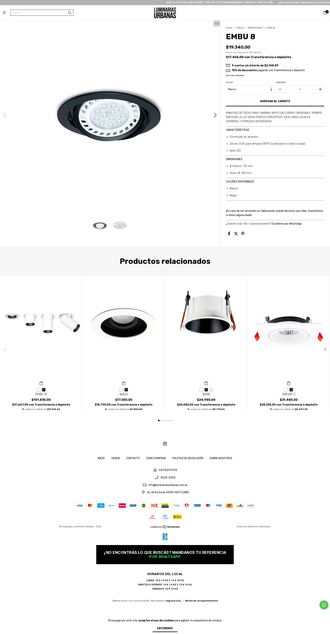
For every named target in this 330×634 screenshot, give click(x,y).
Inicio (229, 27)
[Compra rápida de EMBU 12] (41, 382)
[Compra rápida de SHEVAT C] (289, 382)
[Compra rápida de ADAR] (206, 382)
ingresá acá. (173, 600)
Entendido (165, 628)
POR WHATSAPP (165, 556)
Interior (240, 27)
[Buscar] (70, 13)
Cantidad (281, 82)
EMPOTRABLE (255, 27)
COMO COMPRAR (156, 458)
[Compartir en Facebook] (229, 233)
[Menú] (7, 13)
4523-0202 (168, 477)
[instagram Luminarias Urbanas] (165, 443)
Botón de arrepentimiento (201, 600)
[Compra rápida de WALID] (124, 382)
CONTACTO (133, 458)
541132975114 (168, 470)
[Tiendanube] (165, 527)
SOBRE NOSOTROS (220, 458)
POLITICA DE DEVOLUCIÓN (187, 458)
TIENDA (115, 458)
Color (229, 82)
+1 (211, 389)
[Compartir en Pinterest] (243, 233)
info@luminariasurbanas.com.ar (168, 485)
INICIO (101, 458)
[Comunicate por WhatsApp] (323, 605)
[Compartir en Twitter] (236, 233)
